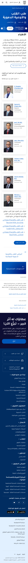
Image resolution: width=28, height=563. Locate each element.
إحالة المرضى (10, 22)
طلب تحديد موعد (20, 242)
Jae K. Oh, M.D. (18, 122)
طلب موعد (20, 22)
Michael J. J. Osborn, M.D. (17, 195)
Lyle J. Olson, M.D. (19, 140)
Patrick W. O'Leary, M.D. (17, 105)
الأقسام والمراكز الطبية (18, 8)
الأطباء (10, 28)
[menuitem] (10, 28)
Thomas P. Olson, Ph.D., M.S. (18, 159)
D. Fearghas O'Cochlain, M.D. (18, 87)
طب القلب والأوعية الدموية (17, 308)
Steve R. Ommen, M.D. (18, 177)
